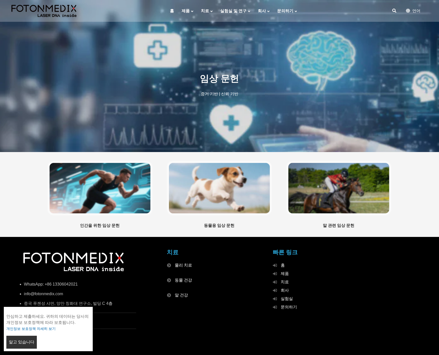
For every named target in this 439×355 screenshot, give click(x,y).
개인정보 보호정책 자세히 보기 (31, 329)
